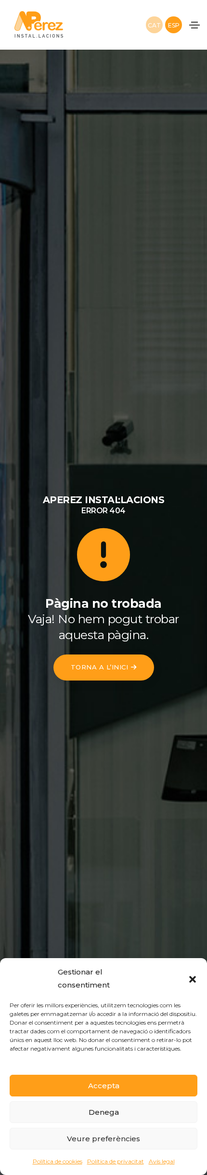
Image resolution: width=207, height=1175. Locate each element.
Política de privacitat (115, 1161)
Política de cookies (57, 1161)
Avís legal (162, 1161)
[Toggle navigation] (194, 25)
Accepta (103, 1085)
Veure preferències (103, 1138)
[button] (192, 978)
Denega (104, 1112)
